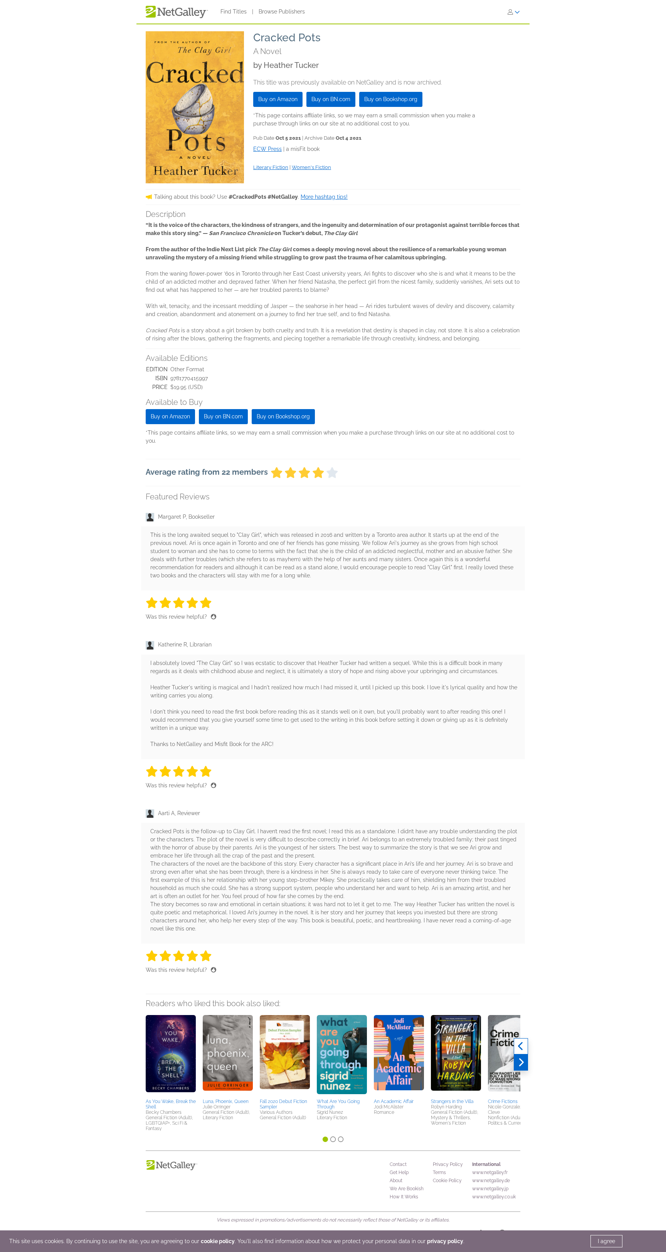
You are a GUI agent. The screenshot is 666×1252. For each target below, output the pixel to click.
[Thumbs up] (213, 617)
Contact (398, 1164)
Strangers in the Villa (452, 1101)
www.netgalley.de (491, 1180)
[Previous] (521, 1046)
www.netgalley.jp (490, 1188)
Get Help (399, 1172)
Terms (439, 1172)
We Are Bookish (407, 1188)
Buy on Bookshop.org (390, 99)
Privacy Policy (448, 1164)
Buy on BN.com (330, 99)
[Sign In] (514, 12)
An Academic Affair (394, 1101)
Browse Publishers (282, 11)
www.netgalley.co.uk (494, 1197)
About (396, 1180)
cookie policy (218, 1241)
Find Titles (233, 11)
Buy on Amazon (278, 99)
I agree (606, 1241)
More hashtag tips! (324, 197)
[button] (171, 1055)
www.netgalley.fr (490, 1172)
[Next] (521, 1062)
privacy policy (445, 1241)
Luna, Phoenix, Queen (226, 1101)
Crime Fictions (503, 1101)
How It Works (404, 1197)
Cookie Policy (447, 1180)
